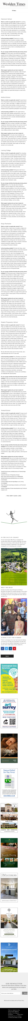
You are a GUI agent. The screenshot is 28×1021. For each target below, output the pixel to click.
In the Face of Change (10, 537)
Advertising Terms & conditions (14, 1016)
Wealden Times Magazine (13, 1013)
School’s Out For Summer (11, 637)
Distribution (10, 1014)
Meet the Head (7, 587)
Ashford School (10, 478)
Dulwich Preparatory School (11, 488)
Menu (14, 10)
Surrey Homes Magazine (13, 1011)
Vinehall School (10, 471)
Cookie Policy (20, 1014)
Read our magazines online (14, 1010)
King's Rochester (11, 485)
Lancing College (10, 481)
